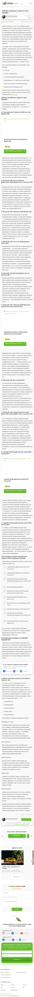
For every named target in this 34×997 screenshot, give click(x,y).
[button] (2, 836)
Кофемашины (14, 990)
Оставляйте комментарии (21, 824)
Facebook (17, 933)
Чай (7, 6)
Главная (3, 6)
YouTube (26, 933)
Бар (24, 987)
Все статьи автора (26, 819)
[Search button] (21, 4)
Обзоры (12, 6)
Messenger (9, 671)
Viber (17, 671)
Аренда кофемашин (6, 977)
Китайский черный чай (8, 683)
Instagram (8, 933)
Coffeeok (14, 94)
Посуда (24, 984)
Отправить (17, 909)
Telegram (25, 671)
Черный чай (16, 835)
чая (12, 26)
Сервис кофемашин (6, 974)
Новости (13, 987)
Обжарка (3, 990)
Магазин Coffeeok (5, 972)
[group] (17, 135)
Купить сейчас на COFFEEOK (13, 151)
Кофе (2, 984)
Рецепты (13, 984)
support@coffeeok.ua (14, 995)
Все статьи (16, 876)
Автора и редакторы (21, 972)
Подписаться (17, 959)
